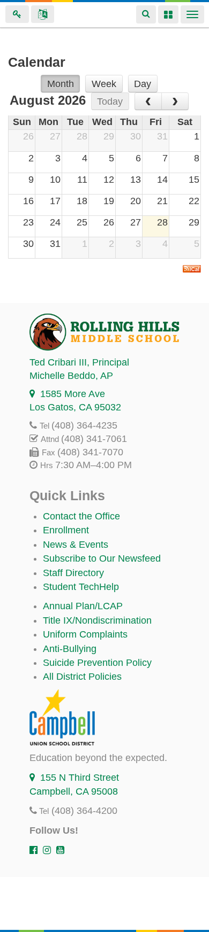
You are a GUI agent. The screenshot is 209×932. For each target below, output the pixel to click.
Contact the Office (81, 516)
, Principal (79, 362)
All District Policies (82, 676)
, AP (71, 375)
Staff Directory (73, 573)
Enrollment (66, 530)
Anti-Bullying (69, 648)
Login (17, 14)
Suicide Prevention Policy (97, 662)
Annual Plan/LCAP (83, 606)
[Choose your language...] (42, 14)
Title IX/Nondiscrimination (97, 620)
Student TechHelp (81, 586)
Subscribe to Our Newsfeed (102, 558)
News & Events (75, 544)
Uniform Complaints (85, 634)
